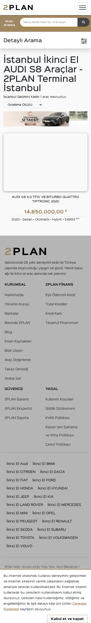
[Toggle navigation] (83, 8)
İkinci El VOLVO (19, 546)
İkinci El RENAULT (57, 521)
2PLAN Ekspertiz (18, 408)
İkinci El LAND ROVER (25, 504)
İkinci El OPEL (43, 513)
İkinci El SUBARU (51, 529)
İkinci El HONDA (20, 488)
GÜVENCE (14, 388)
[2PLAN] (18, 7)
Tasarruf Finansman (62, 322)
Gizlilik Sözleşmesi (60, 408)
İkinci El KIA (43, 496)
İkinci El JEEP (18, 496)
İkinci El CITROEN (21, 471)
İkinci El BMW (44, 463)
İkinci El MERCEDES (64, 504)
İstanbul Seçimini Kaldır (22, 97)
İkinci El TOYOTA (20, 537)
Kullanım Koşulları (60, 399)
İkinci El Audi (17, 463)
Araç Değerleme (18, 359)
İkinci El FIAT (17, 480)
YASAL (52, 388)
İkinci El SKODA (20, 529)
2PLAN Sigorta (17, 417)
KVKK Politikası (58, 417)
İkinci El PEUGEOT (22, 521)
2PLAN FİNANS (59, 284)
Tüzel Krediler (56, 304)
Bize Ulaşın (14, 350)
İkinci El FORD (44, 480)
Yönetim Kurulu (17, 304)
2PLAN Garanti (17, 399)
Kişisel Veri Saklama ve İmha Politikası (62, 431)
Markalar (12, 313)
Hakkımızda (14, 295)
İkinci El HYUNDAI (53, 488)
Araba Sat (13, 378)
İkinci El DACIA (52, 471)
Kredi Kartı (54, 313)
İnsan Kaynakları (18, 341)
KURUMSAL (15, 284)
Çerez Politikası (58, 444)
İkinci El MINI (17, 513)
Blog (8, 332)
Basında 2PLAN (17, 322)
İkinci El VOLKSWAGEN (58, 537)
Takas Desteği (16, 369)
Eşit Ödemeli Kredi (60, 295)
